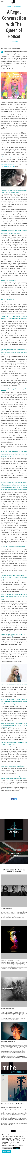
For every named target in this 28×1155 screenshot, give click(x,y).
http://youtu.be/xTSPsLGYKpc (8, 166)
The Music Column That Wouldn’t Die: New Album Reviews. (13, 1103)
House (16, 805)
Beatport (9, 789)
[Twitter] (15, 799)
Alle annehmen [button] (6, 1151)
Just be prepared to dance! (6, 908)
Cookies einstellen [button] (7, 1148)
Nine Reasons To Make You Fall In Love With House (11, 960)
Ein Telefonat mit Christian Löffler (8, 1041)
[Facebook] (12, 799)
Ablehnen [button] (16, 1148)
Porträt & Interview (18, 6)
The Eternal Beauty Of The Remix (7, 1008)
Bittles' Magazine (9, 6)
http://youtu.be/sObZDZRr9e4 (8, 164)
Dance (11, 805)
